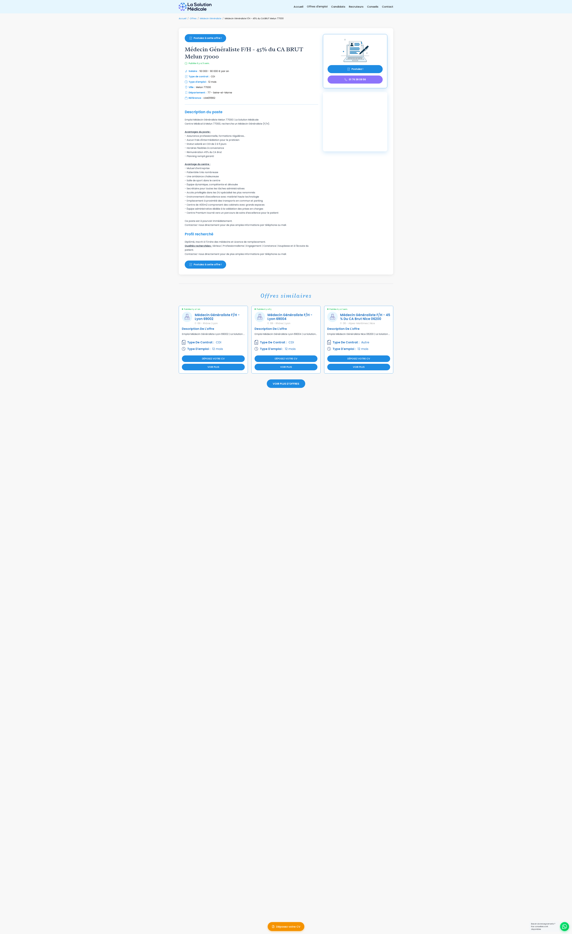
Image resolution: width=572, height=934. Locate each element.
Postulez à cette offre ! (208, 38)
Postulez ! (357, 69)
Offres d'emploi (317, 6)
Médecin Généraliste (210, 18)
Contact (387, 6)
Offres (193, 18)
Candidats (338, 6)
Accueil (298, 6)
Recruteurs (356, 6)
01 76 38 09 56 (357, 79)
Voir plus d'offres (286, 384)
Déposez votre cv (213, 358)
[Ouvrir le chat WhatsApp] (564, 926)
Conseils (372, 6)
